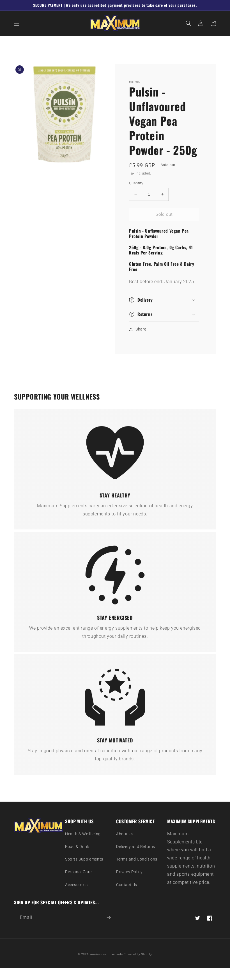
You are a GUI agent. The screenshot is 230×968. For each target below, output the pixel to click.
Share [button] (140, 329)
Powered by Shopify (138, 954)
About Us (125, 834)
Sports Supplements (84, 859)
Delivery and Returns (135, 846)
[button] (17, 23)
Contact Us (126, 884)
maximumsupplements (106, 954)
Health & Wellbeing (83, 834)
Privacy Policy (129, 872)
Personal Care (78, 872)
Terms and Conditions (136, 859)
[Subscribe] (108, 917)
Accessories (76, 884)
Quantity (136, 183)
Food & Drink (77, 846)
